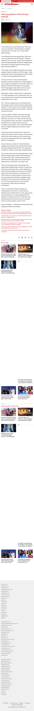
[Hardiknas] (12, 4)
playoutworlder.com (6, 629)
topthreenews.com (6, 622)
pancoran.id (4, 602)
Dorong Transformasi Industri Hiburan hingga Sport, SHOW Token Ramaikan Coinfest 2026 (16, 227)
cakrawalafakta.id (5, 675)
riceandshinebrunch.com (7, 650)
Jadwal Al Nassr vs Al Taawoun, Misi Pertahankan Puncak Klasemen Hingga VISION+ (16, 216)
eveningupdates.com (6, 643)
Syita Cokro (7, 19)
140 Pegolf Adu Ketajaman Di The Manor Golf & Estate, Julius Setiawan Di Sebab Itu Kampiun (15, 223)
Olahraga (3, 11)
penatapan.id (4, 616)
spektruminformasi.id (6, 684)
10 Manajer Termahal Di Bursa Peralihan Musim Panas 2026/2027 (15, 231)
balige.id (3, 617)
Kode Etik (5, 703)
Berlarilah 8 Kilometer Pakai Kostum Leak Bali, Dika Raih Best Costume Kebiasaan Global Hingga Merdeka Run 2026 (16, 212)
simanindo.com (5, 595)
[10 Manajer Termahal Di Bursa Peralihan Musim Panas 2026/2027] (25, 390)
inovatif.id (3, 609)
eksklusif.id (4, 607)
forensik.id (3, 694)
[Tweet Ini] (22, 237)
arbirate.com (4, 627)
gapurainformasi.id (6, 659)
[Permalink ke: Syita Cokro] (2, 20)
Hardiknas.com (22, 707)
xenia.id (3, 610)
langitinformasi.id (5, 668)
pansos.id (3, 692)
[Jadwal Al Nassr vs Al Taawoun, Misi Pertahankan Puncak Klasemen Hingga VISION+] (25, 248)
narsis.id (3, 691)
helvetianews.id (5, 664)
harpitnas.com (4, 586)
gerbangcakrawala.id (6, 663)
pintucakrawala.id (5, 670)
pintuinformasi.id (5, 677)
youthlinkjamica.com (6, 625)
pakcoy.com (4, 584)
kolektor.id (3, 598)
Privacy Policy (13, 703)
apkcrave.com (4, 637)
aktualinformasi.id (5, 653)
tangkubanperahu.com (7, 589)
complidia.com (5, 641)
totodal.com (4, 636)
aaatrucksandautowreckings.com (9, 623)
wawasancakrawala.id (6, 671)
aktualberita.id (4, 673)
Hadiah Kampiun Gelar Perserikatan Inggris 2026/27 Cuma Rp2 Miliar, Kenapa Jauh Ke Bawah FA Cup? (16, 220)
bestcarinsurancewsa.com (7, 639)
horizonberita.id (5, 680)
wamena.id (4, 612)
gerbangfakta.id (5, 687)
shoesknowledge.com (6, 651)
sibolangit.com (5, 591)
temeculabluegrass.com (7, 630)
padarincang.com (5, 596)
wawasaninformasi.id (6, 678)
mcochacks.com (5, 644)
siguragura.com (5, 593)
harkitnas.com (4, 587)
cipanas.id (3, 605)
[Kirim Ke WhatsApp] (31, 237)
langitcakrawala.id (5, 666)
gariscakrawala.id (5, 661)
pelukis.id (3, 600)
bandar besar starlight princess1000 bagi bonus (13, 575)
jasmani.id (3, 603)
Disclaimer (27, 703)
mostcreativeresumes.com (8, 646)
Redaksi (21, 703)
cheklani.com (4, 634)
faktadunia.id (4, 655)
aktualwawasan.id (5, 685)
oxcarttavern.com (5, 648)
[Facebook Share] (19, 237)
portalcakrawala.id (5, 682)
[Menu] (2, 4)
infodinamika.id (5, 689)
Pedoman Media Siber (17, 704)
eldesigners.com (5, 632)
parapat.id (3, 614)
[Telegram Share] (28, 237)
